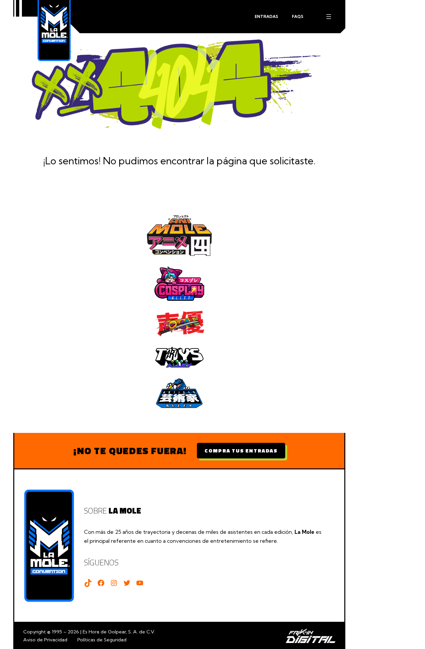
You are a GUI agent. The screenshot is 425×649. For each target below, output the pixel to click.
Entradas (266, 16)
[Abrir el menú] (328, 16)
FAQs (297, 16)
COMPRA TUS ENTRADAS (241, 450)
